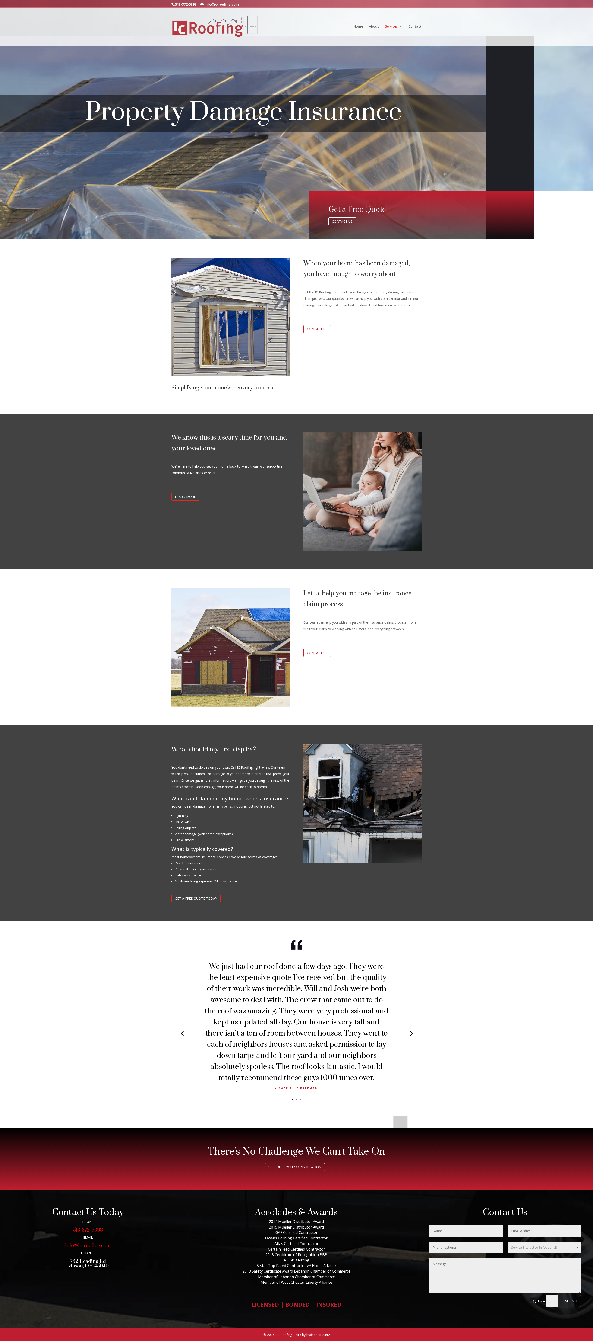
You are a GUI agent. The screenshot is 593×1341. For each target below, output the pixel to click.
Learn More (185, 496)
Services (391, 27)
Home (358, 27)
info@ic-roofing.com (88, 1245)
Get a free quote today (196, 898)
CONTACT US (317, 329)
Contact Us (342, 221)
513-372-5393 (88, 1230)
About (374, 27)
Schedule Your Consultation (294, 1167)
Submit (571, 1301)
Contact (415, 27)
